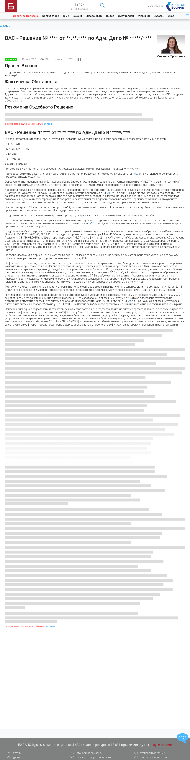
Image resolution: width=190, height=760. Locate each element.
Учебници (143, 15)
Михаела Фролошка (171, 56)
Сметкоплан (126, 15)
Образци (158, 15)
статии (14, 752)
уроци (13, 757)
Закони (77, 15)
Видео (110, 15)
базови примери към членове (91, 757)
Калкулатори (50, 15)
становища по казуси (86, 752)
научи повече (161, 745)
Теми (66, 15)
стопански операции (149, 752)
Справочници (94, 15)
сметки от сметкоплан (150, 757)
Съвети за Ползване (26, 15)
